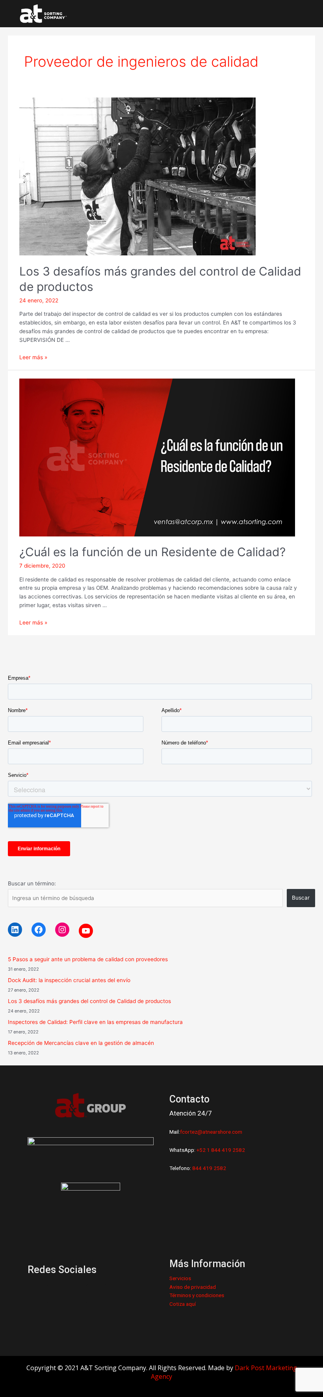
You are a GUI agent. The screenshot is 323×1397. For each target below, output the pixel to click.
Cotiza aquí (182, 1304)
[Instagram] (62, 930)
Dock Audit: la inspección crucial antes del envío (69, 980)
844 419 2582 (209, 1168)
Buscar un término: (32, 883)
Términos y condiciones (196, 1295)
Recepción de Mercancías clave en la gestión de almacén (81, 1043)
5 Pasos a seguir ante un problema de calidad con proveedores (88, 959)
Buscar (301, 897)
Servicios (180, 1278)
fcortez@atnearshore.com (211, 1132)
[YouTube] (86, 931)
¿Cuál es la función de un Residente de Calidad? (152, 552)
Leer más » (33, 357)
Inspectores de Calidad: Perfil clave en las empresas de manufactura (95, 1022)
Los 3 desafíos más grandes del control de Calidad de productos (89, 1001)
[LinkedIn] (15, 930)
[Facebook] (39, 930)
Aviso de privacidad (192, 1287)
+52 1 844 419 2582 (221, 1150)
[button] (291, 13)
